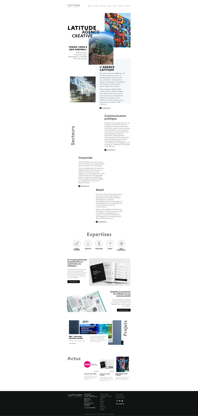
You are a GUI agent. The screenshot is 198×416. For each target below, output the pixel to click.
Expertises (102, 5)
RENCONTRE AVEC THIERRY (121, 374)
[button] (122, 342)
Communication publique (106, 396)
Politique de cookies (120, 397)
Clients (114, 5)
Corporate (102, 397)
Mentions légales (119, 394)
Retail (101, 399)
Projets (109, 5)
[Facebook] (117, 401)
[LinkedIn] (120, 401)
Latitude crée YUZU (90, 374)
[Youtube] (122, 401)
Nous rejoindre (120, 403)
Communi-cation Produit (105, 374)
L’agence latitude (104, 394)
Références (102, 406)
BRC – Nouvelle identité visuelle (76, 337)
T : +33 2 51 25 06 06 (89, 407)
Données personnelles (120, 396)
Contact (128, 5)
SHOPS (91, 403)
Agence (90, 5)
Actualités (120, 5)
